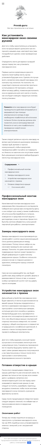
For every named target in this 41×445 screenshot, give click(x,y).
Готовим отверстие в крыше (19, 184)
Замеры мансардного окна (18, 175)
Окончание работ (18, 187)
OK (29, 442)
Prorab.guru (20, 25)
